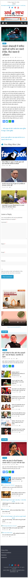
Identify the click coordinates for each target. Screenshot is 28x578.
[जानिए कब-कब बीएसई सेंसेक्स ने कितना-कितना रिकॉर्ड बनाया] (5, 509)
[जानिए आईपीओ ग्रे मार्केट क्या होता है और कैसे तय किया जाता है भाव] (6, 492)
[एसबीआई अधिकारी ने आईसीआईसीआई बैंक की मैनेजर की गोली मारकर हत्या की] (6, 371)
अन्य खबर (4, 350)
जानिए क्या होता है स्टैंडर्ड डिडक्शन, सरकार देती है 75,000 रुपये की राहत (13, 461)
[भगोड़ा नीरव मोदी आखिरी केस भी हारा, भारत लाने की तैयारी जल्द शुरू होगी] (6, 412)
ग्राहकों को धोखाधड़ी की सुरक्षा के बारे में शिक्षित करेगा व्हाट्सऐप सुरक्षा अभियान (13, 527)
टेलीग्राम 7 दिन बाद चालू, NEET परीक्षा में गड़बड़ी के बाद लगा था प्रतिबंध (18, 422)
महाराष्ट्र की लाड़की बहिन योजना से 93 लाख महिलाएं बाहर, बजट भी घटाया (18, 406)
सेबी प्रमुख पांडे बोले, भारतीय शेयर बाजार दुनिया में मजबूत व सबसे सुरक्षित (13, 130)
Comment (4, 222)
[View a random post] (25, 23)
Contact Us (4, 557)
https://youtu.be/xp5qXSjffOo (14, 327)
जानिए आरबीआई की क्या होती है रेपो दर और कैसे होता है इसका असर (13, 534)
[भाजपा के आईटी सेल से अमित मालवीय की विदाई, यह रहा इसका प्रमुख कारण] (6, 380)
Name (3, 244)
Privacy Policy (4, 550)
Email (3, 252)
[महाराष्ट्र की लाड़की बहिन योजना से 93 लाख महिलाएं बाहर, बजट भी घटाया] (6, 404)
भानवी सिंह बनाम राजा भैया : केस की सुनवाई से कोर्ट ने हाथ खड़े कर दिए (18, 397)
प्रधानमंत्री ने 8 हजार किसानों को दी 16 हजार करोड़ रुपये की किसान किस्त (13, 206)
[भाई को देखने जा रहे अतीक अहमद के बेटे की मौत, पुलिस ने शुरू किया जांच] (6, 388)
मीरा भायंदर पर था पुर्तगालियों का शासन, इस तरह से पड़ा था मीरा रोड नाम (12, 486)
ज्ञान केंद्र (4, 458)
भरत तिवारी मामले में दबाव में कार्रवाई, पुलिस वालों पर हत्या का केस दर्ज (18, 429)
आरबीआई (14, 570)
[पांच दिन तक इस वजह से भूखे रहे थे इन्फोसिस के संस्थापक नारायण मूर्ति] (14, 169)
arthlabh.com (16, 567)
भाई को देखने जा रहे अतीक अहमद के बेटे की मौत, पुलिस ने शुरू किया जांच (18, 389)
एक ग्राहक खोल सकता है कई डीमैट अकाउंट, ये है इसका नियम (18, 478)
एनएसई (4, 570)
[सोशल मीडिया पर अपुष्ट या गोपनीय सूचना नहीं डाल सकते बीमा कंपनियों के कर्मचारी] (14, 148)
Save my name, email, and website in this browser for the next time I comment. (11, 272)
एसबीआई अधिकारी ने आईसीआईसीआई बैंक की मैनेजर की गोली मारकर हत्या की (18, 373)
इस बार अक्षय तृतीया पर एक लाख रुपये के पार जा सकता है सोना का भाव (13, 138)
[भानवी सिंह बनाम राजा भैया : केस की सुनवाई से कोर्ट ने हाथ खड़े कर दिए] (6, 396)
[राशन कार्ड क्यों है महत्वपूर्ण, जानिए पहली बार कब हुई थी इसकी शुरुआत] (13, 516)
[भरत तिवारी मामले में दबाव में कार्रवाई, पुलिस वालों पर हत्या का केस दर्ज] (6, 428)
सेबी (10, 570)
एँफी (17, 571)
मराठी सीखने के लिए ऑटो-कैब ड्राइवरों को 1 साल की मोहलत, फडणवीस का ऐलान (13, 355)
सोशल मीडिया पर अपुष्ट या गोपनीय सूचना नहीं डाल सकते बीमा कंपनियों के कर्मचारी (13, 162)
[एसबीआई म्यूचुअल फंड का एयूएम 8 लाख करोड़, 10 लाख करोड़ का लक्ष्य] (13, 500)
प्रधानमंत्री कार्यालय (20, 570)
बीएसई (8, 570)
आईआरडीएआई (12, 571)
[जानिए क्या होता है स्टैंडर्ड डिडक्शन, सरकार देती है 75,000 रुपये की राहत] (14, 443)
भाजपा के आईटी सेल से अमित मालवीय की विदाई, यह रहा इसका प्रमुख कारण (18, 382)
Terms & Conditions (6, 552)
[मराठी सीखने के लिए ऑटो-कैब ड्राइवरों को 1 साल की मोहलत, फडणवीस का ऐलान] (14, 335)
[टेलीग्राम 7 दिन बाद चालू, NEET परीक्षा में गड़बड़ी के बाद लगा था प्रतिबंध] (6, 420)
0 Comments (19, 57)
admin (13, 57)
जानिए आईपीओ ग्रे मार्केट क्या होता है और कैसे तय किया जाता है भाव (18, 493)
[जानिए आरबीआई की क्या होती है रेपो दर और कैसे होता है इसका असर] (6, 532)
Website (3, 261)
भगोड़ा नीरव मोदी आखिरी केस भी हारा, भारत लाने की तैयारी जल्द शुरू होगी (19, 413)
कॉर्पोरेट (4, 43)
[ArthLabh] (3, 23)
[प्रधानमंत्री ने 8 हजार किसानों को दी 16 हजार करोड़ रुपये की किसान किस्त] (14, 191)
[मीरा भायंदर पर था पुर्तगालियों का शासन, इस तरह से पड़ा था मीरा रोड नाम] (8, 485)
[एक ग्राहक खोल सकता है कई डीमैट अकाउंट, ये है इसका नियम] (6, 477)
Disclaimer (4, 555)
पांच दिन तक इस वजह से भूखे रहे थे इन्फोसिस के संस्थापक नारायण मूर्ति (13, 184)
